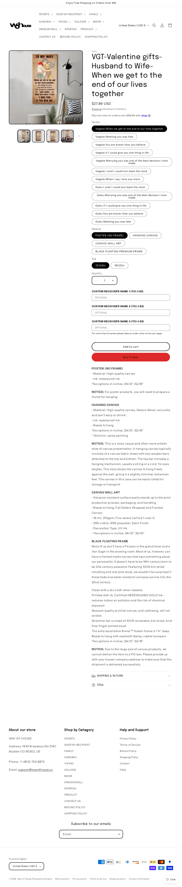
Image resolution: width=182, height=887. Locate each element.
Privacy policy (80, 879)
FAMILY (69, 751)
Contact (124, 763)
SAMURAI (70, 757)
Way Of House (24, 879)
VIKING (69, 763)
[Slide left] (13, 136)
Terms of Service (130, 744)
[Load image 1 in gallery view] (24, 136)
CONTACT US (72, 801)
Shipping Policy (129, 757)
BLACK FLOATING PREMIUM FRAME (119, 251)
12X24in (100, 265)
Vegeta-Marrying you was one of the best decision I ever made (132, 162)
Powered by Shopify (42, 879)
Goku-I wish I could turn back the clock (120, 187)
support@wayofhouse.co (35, 769)
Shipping (96, 109)
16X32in (119, 265)
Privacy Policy (128, 738)
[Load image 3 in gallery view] (53, 136)
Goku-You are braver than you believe (119, 213)
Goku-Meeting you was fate (113, 221)
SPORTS (69, 738)
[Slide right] (79, 136)
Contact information (139, 879)
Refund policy (62, 879)
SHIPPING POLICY (75, 813)
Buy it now (130, 357)
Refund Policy (128, 751)
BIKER (68, 776)
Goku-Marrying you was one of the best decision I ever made (132, 196)
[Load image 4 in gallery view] (67, 136)
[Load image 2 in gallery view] (38, 136)
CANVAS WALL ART (108, 243)
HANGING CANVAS (145, 235)
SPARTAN (70, 788)
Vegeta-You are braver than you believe (120, 144)
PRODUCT (70, 794)
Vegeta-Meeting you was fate (114, 136)
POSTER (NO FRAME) (109, 235)
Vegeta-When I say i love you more (117, 179)
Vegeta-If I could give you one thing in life (122, 152)
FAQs (123, 769)
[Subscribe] (119, 834)
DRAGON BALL (73, 782)
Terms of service (98, 879)
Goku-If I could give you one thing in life (121, 205)
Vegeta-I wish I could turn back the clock (121, 171)
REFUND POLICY (74, 807)
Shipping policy (117, 879)
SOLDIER (70, 769)
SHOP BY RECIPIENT (77, 744)
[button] (45, 14)
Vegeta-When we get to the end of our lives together (129, 128)
